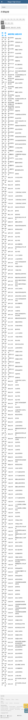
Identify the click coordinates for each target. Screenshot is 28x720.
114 (5, 19)
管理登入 (20, 715)
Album (12, 699)
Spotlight (2, 699)
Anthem (11, 703)
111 (14, 19)
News (2, 698)
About (2, 701)
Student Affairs (12, 706)
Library (22, 709)
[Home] (14, 2)
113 (8, 19)
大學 (3, 27)
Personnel (11, 709)
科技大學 (7, 27)
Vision (7, 703)
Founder (2, 703)
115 (2, 19)
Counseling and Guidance (15, 708)
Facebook (4, 716)
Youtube (10, 716)
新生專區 (2, 696)
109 (20, 19)
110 (17, 19)
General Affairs (20, 706)
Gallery (16, 699)
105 (9, 23)
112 (11, 19)
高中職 (18, 27)
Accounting (17, 709)
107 (2, 22)
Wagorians (8, 699)
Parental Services (4, 709)
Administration (4, 705)
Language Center (4, 712)
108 (23, 19)
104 (12, 23)
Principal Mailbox (5, 717)
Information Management (6, 710)
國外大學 (13, 27)
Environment (16, 703)
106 (5, 23)
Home (3, 7)
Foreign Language (4, 708)
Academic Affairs (4, 706)
